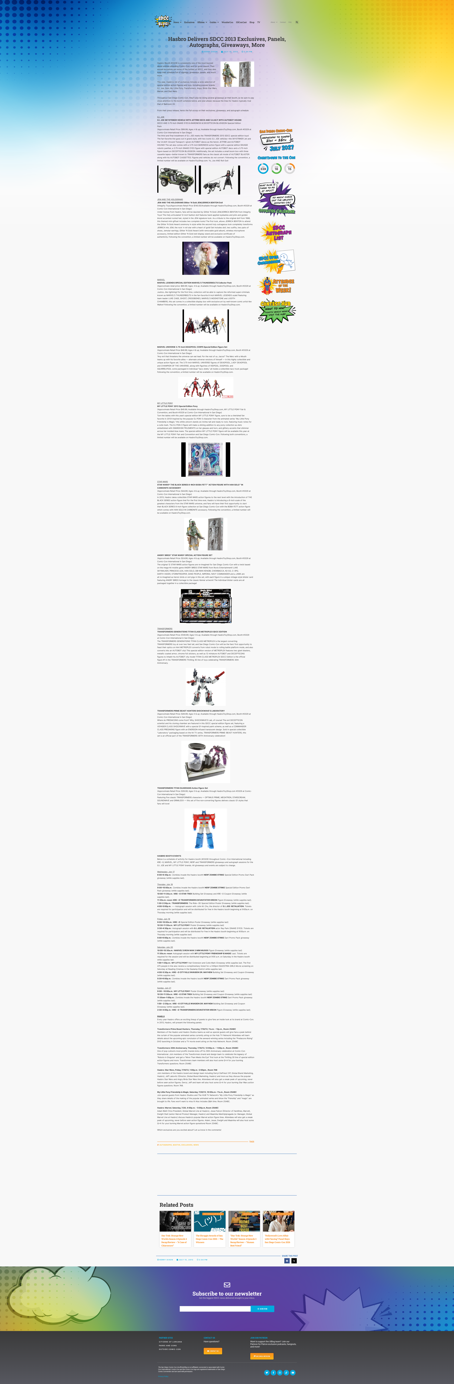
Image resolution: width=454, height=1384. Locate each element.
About (273, 22)
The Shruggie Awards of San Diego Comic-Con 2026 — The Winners (209, 1239)
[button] (297, 22)
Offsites (201, 22)
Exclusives (189, 22)
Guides (213, 22)
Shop (251, 22)
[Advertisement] (227, 6)
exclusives (186, 1145)
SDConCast (241, 22)
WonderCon (227, 22)
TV (258, 22)
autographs (165, 1145)
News (176, 22)
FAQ (290, 22)
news (196, 1145)
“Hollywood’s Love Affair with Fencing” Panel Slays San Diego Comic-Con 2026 (277, 1239)
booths (176, 1145)
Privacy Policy (163, 1376)
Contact (283, 22)
